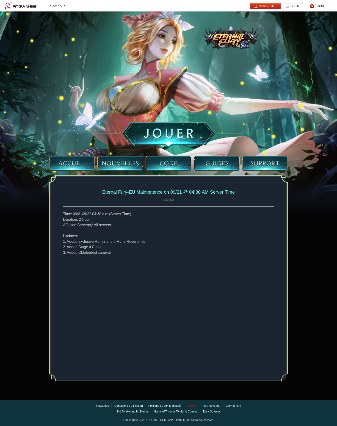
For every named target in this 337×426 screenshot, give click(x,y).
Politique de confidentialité (164, 405)
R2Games (20, 5)
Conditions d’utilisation (128, 405)
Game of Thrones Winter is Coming (176, 411)
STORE (320, 6)
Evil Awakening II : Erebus (132, 411)
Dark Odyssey (212, 411)
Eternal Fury (233, 405)
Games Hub (266, 6)
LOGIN (295, 6)
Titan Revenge (211, 405)
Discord (191, 405)
